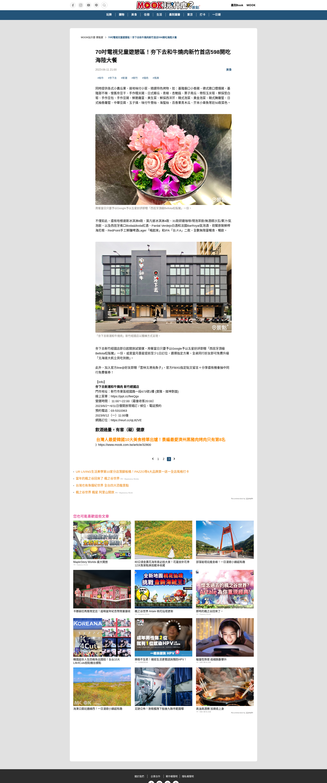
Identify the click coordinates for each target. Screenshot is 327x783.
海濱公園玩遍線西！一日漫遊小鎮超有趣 (97, 708)
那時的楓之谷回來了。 (209, 611)
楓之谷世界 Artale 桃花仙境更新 (154, 611)
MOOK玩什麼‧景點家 (92, 37)
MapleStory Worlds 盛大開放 (90, 562)
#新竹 (135, 78)
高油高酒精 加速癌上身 (210, 708)
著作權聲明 (172, 776)
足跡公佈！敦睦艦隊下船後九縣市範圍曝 (159, 708)
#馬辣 (156, 78)
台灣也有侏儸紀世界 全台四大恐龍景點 (102, 485)
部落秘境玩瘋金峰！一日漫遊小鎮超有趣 (220, 562)
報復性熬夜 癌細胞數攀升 (211, 659)
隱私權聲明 (188, 776)
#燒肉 (145, 78)
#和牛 (101, 78)
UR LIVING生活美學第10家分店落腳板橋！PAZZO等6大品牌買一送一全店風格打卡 (132, 471)
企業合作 (155, 776)
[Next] (174, 459)
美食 (229, 69)
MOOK (251, 5)
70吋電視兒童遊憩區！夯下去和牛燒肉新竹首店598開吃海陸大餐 (142, 37)
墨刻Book (237, 5)
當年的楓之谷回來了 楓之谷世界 (98, 478)
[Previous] (153, 459)
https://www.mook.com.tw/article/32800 (124, 444)
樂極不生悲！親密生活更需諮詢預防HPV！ (161, 659)
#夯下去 (112, 78)
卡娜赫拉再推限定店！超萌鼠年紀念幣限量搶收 (101, 611)
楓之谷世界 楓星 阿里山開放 (95, 492)
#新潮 (124, 78)
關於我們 (139, 776)
